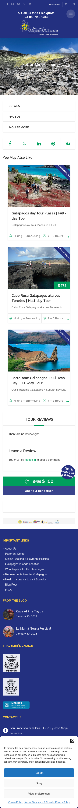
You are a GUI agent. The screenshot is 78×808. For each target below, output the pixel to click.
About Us (10, 548)
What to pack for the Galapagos (24, 569)
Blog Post (11, 584)
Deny (39, 783)
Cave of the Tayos (29, 611)
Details (14, 106)
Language (54, 4)
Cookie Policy (15, 802)
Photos (14, 116)
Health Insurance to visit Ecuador (25, 579)
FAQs (8, 589)
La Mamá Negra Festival (33, 628)
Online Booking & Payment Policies (27, 558)
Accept (39, 772)
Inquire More (19, 127)
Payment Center (15, 553)
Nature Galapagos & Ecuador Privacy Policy (47, 802)
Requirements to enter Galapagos (26, 574)
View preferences (39, 793)
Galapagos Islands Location (22, 564)
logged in (30, 459)
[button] (72, 741)
